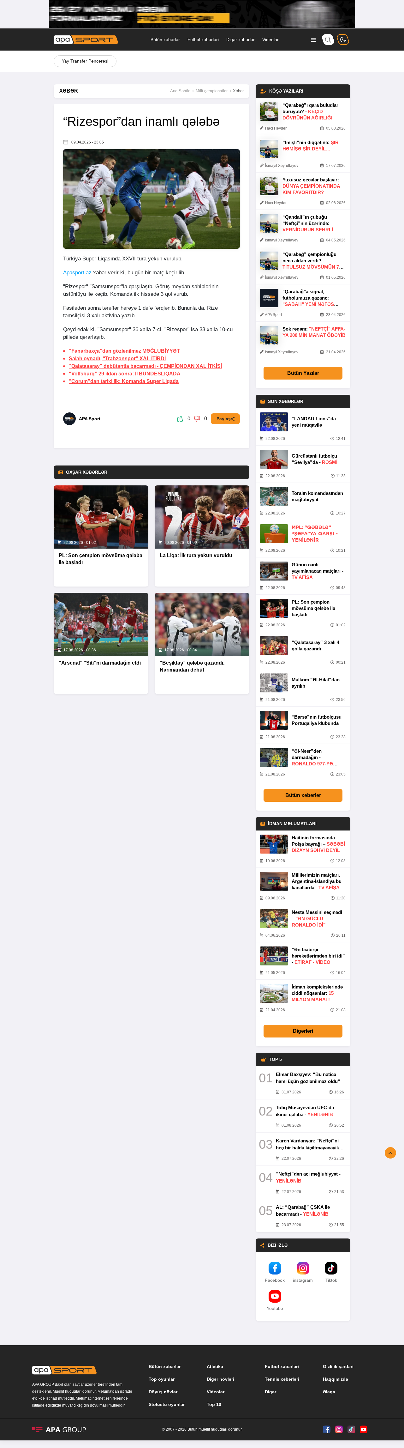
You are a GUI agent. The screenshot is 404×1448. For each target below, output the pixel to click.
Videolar (270, 39)
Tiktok (331, 1280)
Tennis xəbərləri (282, 1379)
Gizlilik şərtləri (338, 1366)
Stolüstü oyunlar (167, 1404)
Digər (270, 1391)
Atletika (215, 1366)
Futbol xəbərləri (203, 39)
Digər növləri (220, 1379)
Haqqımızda (335, 1379)
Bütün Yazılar (303, 373)
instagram (303, 1280)
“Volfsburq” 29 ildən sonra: (125, 373)
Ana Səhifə (180, 90)
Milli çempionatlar (212, 90)
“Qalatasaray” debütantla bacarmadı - (145, 366)
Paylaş (224, 418)
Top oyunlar (162, 1379)
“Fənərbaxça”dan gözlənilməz (124, 351)
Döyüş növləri (164, 1391)
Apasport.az (77, 273)
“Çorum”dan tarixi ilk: (124, 381)
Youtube (275, 1308)
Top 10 (214, 1404)
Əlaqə (329, 1391)
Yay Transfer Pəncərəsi (85, 61)
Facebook (275, 1280)
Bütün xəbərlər (165, 39)
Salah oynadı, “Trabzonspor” (117, 358)
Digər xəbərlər (240, 39)
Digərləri (303, 1031)
